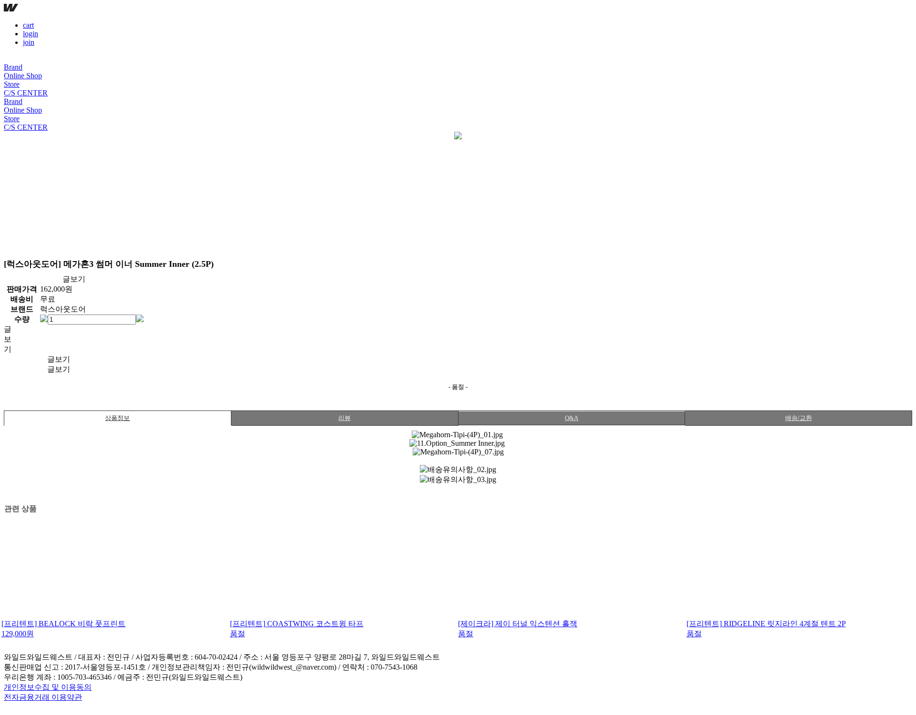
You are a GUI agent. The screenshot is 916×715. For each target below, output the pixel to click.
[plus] (140, 319)
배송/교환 (798, 417)
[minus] (44, 319)
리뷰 (344, 417)
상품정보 (117, 417)
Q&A (571, 417)
